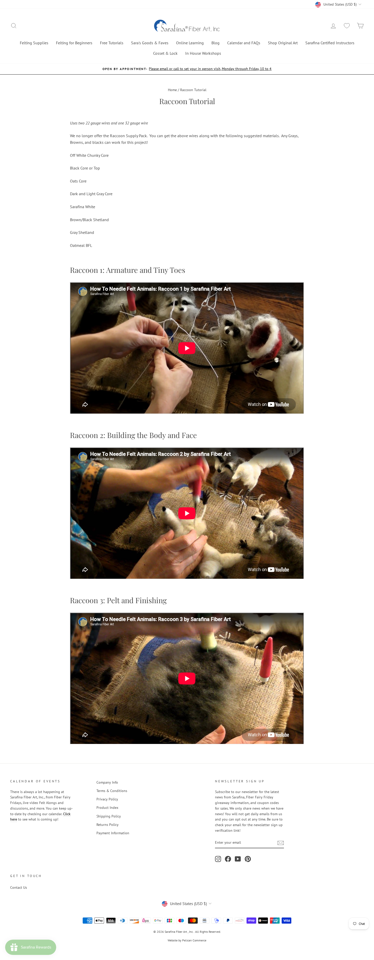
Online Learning (190, 42)
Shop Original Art (283, 42)
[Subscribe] (280, 842)
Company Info (107, 782)
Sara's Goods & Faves (149, 42)
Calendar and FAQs (243, 42)
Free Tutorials (111, 42)
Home (172, 90)
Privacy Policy (107, 799)
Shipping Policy (108, 816)
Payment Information (112, 833)
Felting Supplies (34, 42)
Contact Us (18, 887)
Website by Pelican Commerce (187, 940)
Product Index (107, 807)
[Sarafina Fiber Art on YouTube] (238, 859)
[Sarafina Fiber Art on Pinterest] (248, 859)
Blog (215, 42)
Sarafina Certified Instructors (329, 42)
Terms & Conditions (111, 790)
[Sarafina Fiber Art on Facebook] (228, 859)
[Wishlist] (347, 26)
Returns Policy (107, 824)
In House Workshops (203, 53)
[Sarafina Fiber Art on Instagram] (218, 859)
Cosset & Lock (165, 53)
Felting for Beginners (74, 42)
